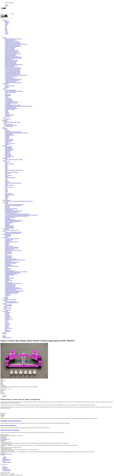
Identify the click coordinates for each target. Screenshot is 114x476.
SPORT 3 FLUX (8, 141)
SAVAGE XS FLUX (9, 140)
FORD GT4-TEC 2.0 (9, 249)
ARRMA (4, 37)
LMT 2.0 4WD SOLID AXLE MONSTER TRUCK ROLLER (17, 214)
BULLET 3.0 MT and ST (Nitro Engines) (13, 131)
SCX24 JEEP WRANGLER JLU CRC (12, 105)
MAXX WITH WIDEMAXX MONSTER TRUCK (15, 259)
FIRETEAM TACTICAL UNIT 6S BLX (13, 43)
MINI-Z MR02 (8, 155)
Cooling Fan (7, 315)
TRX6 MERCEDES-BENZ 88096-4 (12, 292)
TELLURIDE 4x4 (8, 280)
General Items (5, 311)
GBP (6, 29)
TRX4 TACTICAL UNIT (10, 286)
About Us (5, 456)
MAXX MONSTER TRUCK (11, 258)
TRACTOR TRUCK (9, 187)
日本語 (6, 23)
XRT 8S (6, 297)
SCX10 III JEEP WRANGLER (11, 102)
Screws (6, 325)
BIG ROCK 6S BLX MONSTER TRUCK (13, 38)
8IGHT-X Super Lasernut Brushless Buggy (13, 205)
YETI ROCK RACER (9, 114)
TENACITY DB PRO (9, 227)
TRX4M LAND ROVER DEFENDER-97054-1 (14, 290)
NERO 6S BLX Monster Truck (11, 65)
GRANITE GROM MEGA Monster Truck (13, 46)
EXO (6, 93)
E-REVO (7, 245)
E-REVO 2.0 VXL (8, 246)
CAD (6, 31)
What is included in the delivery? (8, 425)
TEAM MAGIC (6, 228)
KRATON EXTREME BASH (11, 55)
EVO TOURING (8, 304)
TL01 (6, 186)
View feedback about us (5, 438)
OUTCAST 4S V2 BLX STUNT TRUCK (13, 68)
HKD (6, 30)
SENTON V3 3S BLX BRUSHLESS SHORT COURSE (16, 75)
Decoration (7, 319)
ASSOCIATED (6, 83)
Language (5, 20)
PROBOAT (5, 158)
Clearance (5, 333)
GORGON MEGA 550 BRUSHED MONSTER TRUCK (16, 44)
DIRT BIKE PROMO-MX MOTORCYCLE (13, 210)
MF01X (6, 176)
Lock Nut (7, 322)
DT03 (6, 168)
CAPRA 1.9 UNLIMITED (10, 92)
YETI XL (7, 116)
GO (12, 13)
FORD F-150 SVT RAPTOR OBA (12, 247)
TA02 (6, 179)
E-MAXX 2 (7, 243)
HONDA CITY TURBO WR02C (11, 172)
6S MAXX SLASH (9, 239)
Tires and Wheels (8, 328)
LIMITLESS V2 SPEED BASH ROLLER (13, 58)
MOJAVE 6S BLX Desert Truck (11, 61)
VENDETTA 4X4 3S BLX (10, 81)
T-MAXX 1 (7, 279)
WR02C (6, 195)
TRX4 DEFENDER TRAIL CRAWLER (13, 283)
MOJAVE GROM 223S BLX (11, 63)
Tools (6, 329)
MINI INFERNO (8, 147)
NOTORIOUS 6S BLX (9, 66)
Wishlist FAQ (5, 467)
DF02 (6, 165)
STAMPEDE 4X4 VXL (9, 274)
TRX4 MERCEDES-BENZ (10, 285)
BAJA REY (7, 207)
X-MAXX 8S (7, 295)
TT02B (6, 190)
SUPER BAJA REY (9, 225)
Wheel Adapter (8, 330)
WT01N (6, 196)
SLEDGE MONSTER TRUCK (11, 273)
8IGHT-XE (7, 206)
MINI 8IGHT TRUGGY (10, 219)
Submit (2, 390)
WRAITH (7, 112)
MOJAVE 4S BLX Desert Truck (11, 60)
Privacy (4, 461)
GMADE (4, 123)
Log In (6, 4)
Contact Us (5, 468)
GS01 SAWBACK (8, 124)
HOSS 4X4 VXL (8, 253)
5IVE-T (6, 203)
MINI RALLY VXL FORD (10, 263)
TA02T (6, 180)
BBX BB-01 (7, 161)
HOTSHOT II (8, 173)
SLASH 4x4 (7, 269)
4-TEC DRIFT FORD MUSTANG (12, 238)
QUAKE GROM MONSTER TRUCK (12, 71)
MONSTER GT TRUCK (10, 85)
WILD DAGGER (8, 193)
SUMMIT (7, 275)
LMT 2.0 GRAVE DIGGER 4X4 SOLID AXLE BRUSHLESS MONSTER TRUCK (21, 215)
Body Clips (7, 314)
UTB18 (6, 111)
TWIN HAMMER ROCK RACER (12, 302)
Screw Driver (7, 324)
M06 (6, 174)
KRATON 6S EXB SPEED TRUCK (12, 51)
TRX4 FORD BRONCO (10, 284)
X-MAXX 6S (7, 294)
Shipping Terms (6, 459)
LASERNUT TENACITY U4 (11, 212)
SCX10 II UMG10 (8, 99)
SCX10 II (7, 97)
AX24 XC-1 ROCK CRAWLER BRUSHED (14, 91)
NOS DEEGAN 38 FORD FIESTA (12, 266)
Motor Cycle (7, 157)
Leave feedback (3, 440)
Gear (6, 320)
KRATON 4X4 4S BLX (10, 49)
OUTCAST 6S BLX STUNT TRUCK (12, 69)
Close (6, 436)
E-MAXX (7, 242)
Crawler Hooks (8, 316)
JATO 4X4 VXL (8, 255)
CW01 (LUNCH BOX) (9, 163)
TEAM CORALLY (6, 200)
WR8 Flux (7, 144)
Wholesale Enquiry (6, 470)
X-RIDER (5, 306)
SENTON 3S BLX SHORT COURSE (12, 73)
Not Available (3, 385)
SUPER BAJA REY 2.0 (9, 226)
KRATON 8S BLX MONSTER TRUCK (13, 53)
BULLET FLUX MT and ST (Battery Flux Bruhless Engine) (16, 132)
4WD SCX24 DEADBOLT (10, 90)
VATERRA (5, 300)
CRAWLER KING (9, 133)
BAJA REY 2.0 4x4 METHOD (11, 208)
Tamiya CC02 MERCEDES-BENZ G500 (13, 183)
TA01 (6, 178)
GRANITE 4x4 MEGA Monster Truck (12, 45)
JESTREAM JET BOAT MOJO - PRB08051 (14, 159)
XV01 (6, 198)
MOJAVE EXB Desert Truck (10, 62)
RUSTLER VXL (8, 268)
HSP (4, 127)
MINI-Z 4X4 (7, 151)
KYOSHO (5, 145)
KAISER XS (7, 236)
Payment (4, 458)
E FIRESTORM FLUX (9, 134)
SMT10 (6, 110)
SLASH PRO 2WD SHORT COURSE (12, 272)
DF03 (6, 167)
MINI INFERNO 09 (9, 148)
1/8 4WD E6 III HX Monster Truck (12, 230)
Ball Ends (7, 313)
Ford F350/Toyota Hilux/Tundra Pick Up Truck (14, 170)
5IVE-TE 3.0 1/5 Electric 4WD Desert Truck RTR (14, 204)
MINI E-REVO (8, 261)
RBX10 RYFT (8, 94)
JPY (6, 27)
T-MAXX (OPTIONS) (9, 278)
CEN (4, 117)
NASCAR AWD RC (9, 222)
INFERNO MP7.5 (8, 146)
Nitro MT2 (7, 137)
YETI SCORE (8, 115)
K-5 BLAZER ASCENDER (10, 301)
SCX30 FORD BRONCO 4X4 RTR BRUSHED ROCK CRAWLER (18, 106)
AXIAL (4, 89)
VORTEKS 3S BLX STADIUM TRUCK (13, 82)
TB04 (6, 184)
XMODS (4, 303)
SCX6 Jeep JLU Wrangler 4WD (11, 108)
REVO (6, 267)
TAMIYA (5, 160)
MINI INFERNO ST (9, 149)
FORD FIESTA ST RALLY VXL (11, 248)
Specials (4, 332)
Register (6, 5)
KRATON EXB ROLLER (10, 54)
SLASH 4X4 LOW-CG (9, 270)
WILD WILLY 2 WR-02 (10, 194)
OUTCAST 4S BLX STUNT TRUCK (12, 67)
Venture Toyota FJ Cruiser (10, 143)
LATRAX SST (8, 257)
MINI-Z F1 (7, 153)
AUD (6, 25)
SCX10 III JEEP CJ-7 (9, 100)
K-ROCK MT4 (8, 235)
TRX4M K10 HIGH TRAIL (10, 289)
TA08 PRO (7, 181)
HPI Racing (5, 128)
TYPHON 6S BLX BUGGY (10, 78)
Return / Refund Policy (7, 460)
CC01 (6, 162)
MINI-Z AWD (8, 152)
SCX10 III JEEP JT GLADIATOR (11, 101)
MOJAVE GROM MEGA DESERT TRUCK (14, 64)
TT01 (6, 188)
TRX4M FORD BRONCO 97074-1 (12, 287)
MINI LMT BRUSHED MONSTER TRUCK (14, 220)
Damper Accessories (9, 318)
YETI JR (7, 113)
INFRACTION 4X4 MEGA (10, 47)
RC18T (6, 87)
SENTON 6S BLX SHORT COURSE (12, 74)
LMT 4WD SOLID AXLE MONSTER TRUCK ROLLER (16, 216)
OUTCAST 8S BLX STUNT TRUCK (12, 70)
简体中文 (7, 22)
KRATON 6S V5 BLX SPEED (11, 52)
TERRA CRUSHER (9, 185)
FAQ (4, 396)
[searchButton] (12, 18)
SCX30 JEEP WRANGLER (10, 107)
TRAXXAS (5, 237)
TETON (6, 281)
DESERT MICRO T (9, 209)
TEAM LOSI (5, 202)
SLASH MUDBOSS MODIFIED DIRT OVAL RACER (16, 271)
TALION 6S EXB (8, 77)
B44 (6, 84)
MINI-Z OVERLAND (9, 156)
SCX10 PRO (7, 104)
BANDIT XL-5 (8, 240)
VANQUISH (5, 298)
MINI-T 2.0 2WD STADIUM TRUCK (12, 221)
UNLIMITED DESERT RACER (11, 293)
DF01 (6, 164)
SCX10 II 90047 (8, 98)
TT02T (6, 191)
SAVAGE (7, 138)
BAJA (6, 129)
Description (5, 395)
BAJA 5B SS (7, 130)
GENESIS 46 (7, 118)
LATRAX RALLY (8, 256)
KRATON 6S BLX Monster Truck (11, 50)
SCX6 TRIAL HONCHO (10, 109)
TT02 (6, 189)
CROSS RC (5, 120)
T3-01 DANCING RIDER (10, 177)
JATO (6, 254)
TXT (6, 192)
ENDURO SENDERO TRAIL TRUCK (13, 122)
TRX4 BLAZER (8, 282)
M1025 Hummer (8, 175)
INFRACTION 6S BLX (10, 48)
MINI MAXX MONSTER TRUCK (12, 262)
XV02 (6, 199)
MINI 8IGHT (7, 218)
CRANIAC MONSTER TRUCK (11, 241)
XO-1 (6, 296)
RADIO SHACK (8, 305)
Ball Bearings (7, 312)
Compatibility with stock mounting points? (10, 420)
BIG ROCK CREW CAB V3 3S (11, 40)
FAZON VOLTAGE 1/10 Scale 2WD (12, 42)
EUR (6, 26)
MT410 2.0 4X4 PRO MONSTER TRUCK (13, 232)
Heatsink (7, 321)
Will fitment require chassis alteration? (9, 430)
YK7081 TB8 (8, 310)
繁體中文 (7, 21)
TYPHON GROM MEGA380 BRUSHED (13, 79)
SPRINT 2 (7, 142)
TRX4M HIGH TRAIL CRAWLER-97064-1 (14, 288)
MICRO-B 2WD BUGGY (10, 217)
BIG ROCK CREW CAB (10, 39)
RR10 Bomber (8, 95)
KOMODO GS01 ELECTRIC (11, 125)
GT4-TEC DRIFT (8, 252)
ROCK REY (7, 223)
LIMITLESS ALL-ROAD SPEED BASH (13, 57)
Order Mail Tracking (7, 469)
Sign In (2, 436)
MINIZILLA (7, 136)
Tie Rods (7, 327)
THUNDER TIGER (7, 234)
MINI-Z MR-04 (8, 154)
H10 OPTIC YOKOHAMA (10, 299)
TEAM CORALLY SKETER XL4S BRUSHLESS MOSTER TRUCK (19, 201)
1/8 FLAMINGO (8, 308)
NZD (6, 28)
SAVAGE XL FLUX (9, 139)
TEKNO (4, 231)
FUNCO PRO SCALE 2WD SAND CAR (13, 250)
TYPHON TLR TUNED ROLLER (12, 80)
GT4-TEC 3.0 (8, 251)
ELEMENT (5, 121)
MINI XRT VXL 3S (9, 265)
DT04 (6, 169)
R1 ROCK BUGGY (9, 126)
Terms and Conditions (7, 462)
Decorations (7, 331)
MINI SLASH (8, 264)
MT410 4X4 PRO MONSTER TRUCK (13, 233)
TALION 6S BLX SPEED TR (11, 76)
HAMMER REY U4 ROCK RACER (12, 211)
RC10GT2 (7, 86)
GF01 (6, 171)
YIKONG (5, 309)
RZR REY (7, 224)
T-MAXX (7, 277)
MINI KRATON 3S (9, 59)
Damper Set (7, 317)
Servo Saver (7, 326)
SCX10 (6, 96)
